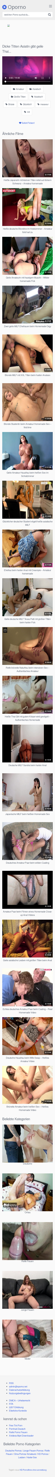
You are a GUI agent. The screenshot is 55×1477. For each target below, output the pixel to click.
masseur (44, 104)
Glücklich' (27, 104)
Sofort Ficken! (28, 122)
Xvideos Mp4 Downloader (21, 1435)
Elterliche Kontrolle (18, 1410)
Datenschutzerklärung (19, 1389)
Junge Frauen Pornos (33, 1450)
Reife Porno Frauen (18, 1432)
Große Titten (19, 96)
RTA (11, 1403)
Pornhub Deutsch (17, 1428)
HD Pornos (43, 1454)
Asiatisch (36, 89)
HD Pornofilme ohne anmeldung (33, 1469)
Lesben (21, 1457)
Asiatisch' (38, 96)
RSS (11, 1383)
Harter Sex (32, 1457)
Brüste (11, 104)
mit (28, 111)
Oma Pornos (20, 1454)
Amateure (31, 1454)
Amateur (19, 89)
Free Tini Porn (15, 1425)
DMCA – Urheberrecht (19, 1400)
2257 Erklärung (16, 1407)
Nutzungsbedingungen (20, 1393)
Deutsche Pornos (13, 1450)
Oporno (16, 7)
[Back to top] (50, 1470)
